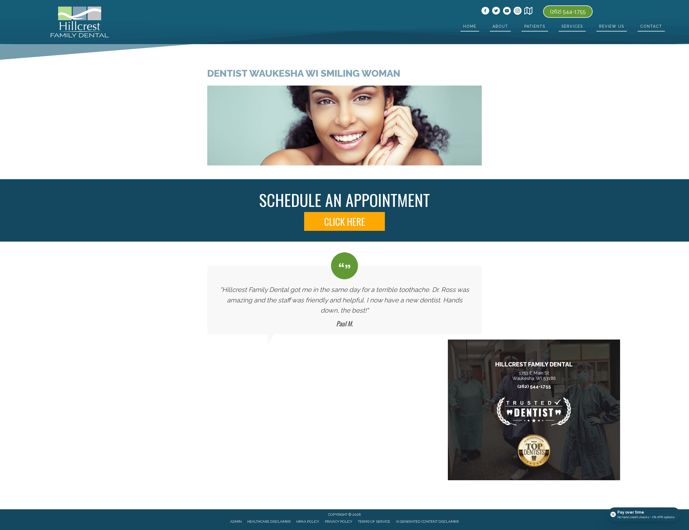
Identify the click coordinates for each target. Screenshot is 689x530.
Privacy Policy (338, 522)
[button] (344, 221)
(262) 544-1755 (534, 386)
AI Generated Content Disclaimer (427, 522)
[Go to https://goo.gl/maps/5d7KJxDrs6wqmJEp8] (528, 11)
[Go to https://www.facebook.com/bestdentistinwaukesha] (485, 11)
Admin (236, 522)
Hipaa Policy (307, 522)
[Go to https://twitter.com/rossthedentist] (496, 11)
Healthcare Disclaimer (269, 522)
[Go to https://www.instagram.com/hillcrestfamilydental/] (518, 11)
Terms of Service (374, 522)
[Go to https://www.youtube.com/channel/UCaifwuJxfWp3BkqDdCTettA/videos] (507, 11)
